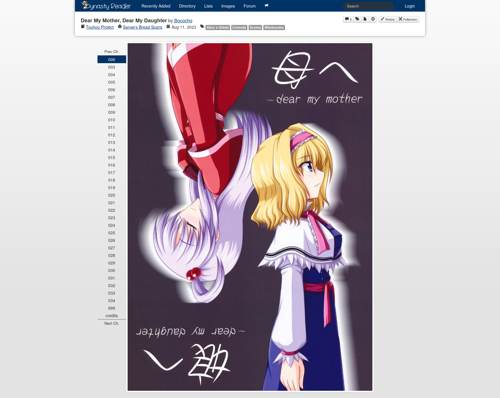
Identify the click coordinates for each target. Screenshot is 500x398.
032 (111, 285)
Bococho (183, 20)
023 (111, 217)
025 (111, 232)
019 (111, 187)
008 (111, 104)
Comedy (239, 27)
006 (111, 89)
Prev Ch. (111, 51)
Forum (250, 6)
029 (111, 263)
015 (111, 157)
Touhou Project (100, 27)
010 (111, 120)
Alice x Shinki (218, 27)
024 (111, 225)
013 (111, 142)
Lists (208, 6)
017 (111, 172)
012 (111, 135)
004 (111, 74)
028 (111, 255)
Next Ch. (111, 323)
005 (111, 82)
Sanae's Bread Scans (142, 27)
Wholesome (274, 27)
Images (228, 6)
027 (111, 248)
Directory (187, 6)
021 (111, 202)
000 (111, 59)
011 (111, 127)
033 (111, 293)
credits (112, 315)
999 (111, 308)
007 (111, 97)
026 (111, 240)
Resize (390, 19)
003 (111, 67)
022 (111, 210)
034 (111, 300)
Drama (255, 27)
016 (111, 165)
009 (111, 112)
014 (111, 150)
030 (111, 270)
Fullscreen (409, 19)
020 (111, 195)
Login (410, 6)
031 (111, 278)
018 (111, 180)
